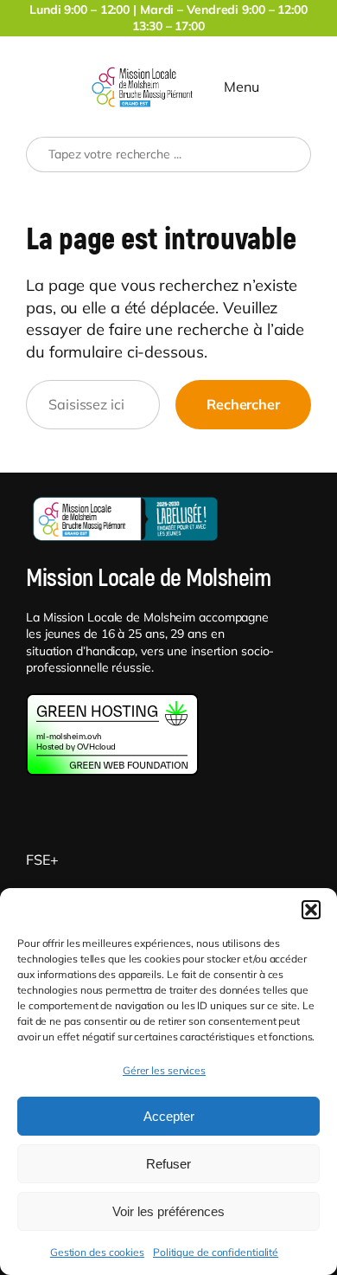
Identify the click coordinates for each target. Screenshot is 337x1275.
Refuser (168, 1163)
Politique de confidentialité (215, 1252)
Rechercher (243, 404)
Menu (241, 86)
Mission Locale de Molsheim (148, 578)
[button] (311, 909)
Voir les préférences (168, 1211)
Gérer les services (164, 1070)
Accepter (168, 1116)
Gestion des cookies (97, 1252)
